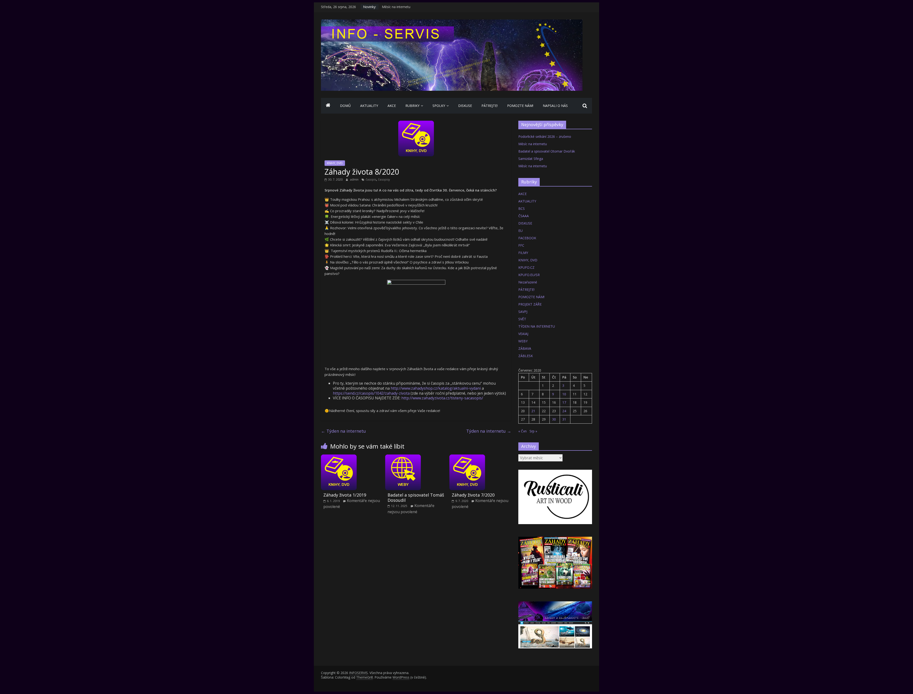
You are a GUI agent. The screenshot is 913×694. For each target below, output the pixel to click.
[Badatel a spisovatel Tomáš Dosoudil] (403, 457)
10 (564, 394)
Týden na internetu (343, 431)
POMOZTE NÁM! (520, 105)
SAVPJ (522, 311)
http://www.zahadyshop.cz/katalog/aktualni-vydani (436, 388)
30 (554, 419)
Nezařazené (527, 282)
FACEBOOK (527, 238)
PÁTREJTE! (489, 105)
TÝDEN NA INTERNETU (536, 326)
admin (354, 179)
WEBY (523, 341)
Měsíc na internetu (396, 7)
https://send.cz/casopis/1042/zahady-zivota (371, 393)
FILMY (523, 252)
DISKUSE (465, 105)
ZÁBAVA (524, 348)
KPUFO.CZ (526, 267)
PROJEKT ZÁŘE (530, 304)
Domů (345, 105)
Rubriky (412, 105)
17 (564, 402)
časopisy (384, 179)
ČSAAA (523, 216)
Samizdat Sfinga (530, 158)
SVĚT (522, 319)
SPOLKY (438, 105)
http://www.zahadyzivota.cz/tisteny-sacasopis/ (442, 398)
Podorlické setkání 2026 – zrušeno (544, 136)
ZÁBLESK (525, 356)
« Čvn (522, 431)
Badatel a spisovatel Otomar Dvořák (546, 151)
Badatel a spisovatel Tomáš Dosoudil (416, 497)
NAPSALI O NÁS (555, 105)
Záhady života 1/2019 (344, 495)
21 (533, 411)
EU (520, 230)
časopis (371, 179)
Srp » (533, 431)
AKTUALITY (369, 105)
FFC (521, 245)
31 (564, 419)
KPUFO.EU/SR (529, 275)
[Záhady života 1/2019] (339, 457)
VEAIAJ (523, 333)
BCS (521, 208)
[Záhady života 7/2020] (467, 457)
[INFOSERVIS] (328, 106)
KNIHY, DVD (335, 163)
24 (564, 411)
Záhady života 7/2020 (473, 495)
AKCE (392, 105)
